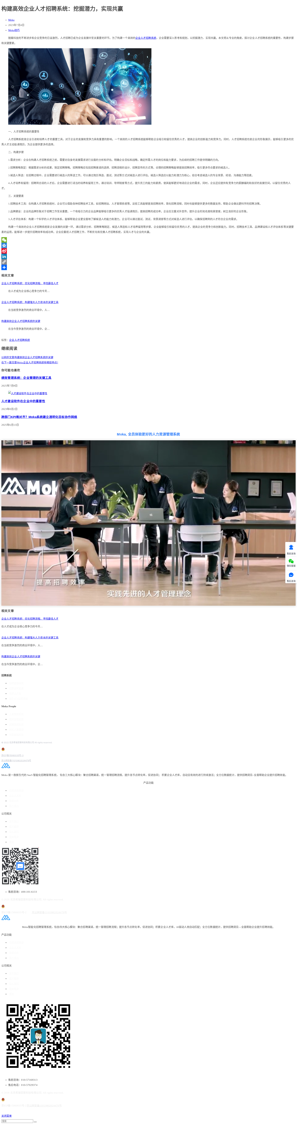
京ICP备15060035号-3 (12, 755)
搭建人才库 (15, 693)
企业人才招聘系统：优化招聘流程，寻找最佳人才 (29, 283)
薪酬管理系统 (16, 724)
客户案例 (14, 826)
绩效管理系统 (16, 719)
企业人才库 (15, 795)
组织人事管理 (16, 729)
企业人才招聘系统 (145, 38)
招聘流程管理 (16, 688)
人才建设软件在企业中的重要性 (23, 401)
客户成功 (14, 806)
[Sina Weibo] (148, 251)
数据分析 (14, 801)
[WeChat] (148, 240)
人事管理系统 (16, 714)
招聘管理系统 (16, 683)
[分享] (148, 267)
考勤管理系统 (16, 734)
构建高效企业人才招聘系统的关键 (20, 321)
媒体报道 (14, 837)
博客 (11, 842)
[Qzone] (148, 245)
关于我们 (14, 821)
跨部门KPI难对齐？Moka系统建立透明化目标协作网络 (39, 417)
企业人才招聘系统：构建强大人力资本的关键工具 (29, 302)
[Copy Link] (148, 262)
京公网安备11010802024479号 (16, 760)
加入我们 (14, 831)
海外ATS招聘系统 (18, 698)
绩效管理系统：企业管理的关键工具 (26, 378)
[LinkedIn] (148, 256)
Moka (11, 20)
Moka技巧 (14, 30)
